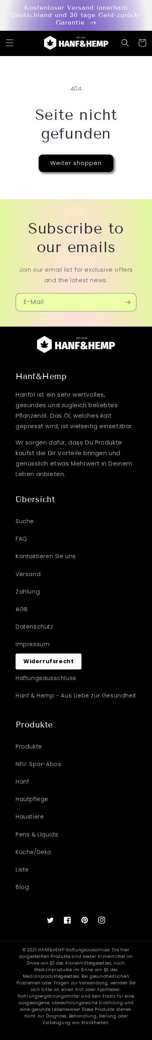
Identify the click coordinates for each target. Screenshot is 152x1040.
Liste (22, 869)
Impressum (32, 644)
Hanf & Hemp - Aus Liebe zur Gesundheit (76, 695)
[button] (9, 42)
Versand (28, 574)
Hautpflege (32, 799)
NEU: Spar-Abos (38, 764)
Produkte (29, 746)
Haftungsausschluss (46, 678)
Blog (22, 887)
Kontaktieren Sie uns (46, 556)
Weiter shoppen (76, 163)
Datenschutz (34, 627)
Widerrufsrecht (48, 661)
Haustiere (30, 816)
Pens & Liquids (37, 834)
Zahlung (28, 592)
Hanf (22, 781)
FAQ (21, 539)
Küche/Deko (33, 852)
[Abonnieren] (127, 302)
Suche (25, 521)
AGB (22, 609)
